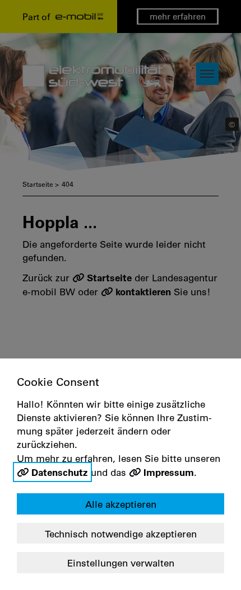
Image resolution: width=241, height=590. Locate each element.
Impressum (168, 472)
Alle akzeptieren (120, 504)
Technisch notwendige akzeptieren (121, 534)
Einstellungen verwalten (120, 563)
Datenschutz (59, 472)
